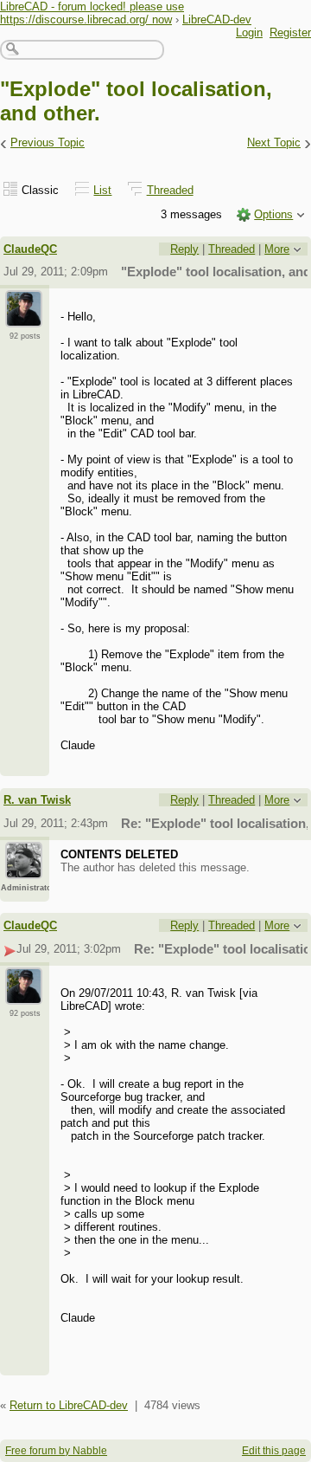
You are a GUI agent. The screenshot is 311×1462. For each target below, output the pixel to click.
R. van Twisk (37, 799)
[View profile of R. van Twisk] (23, 869)
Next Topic (274, 142)
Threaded (170, 190)
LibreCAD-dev (216, 19)
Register (290, 32)
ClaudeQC (30, 249)
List (102, 190)
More (276, 249)
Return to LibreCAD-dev (69, 1405)
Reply (184, 249)
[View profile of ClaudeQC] (23, 317)
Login (249, 32)
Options (273, 214)
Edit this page (274, 1451)
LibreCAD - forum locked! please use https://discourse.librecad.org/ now (92, 13)
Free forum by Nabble (56, 1451)
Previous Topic (47, 142)
